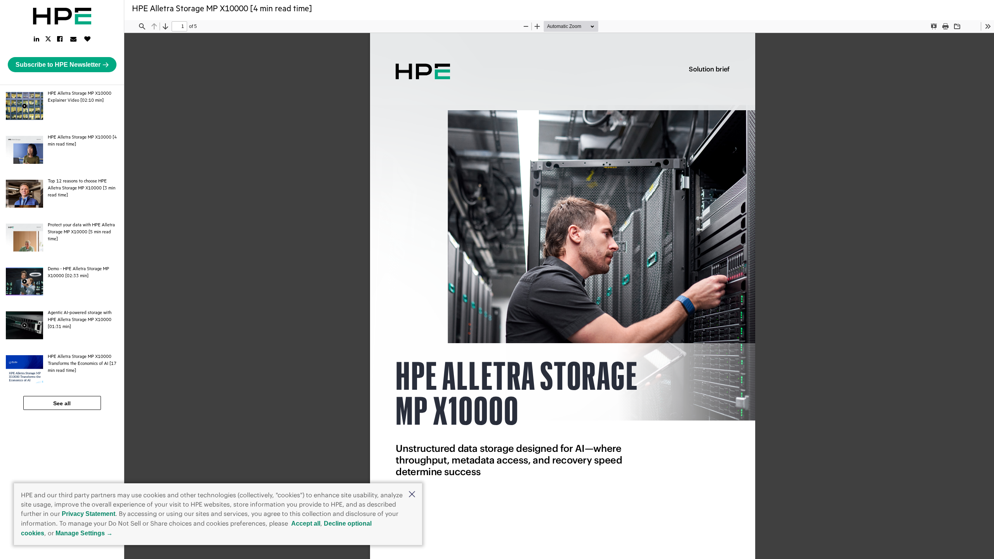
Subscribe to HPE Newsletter (58, 64)
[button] (412, 495)
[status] (179, 26)
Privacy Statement (88, 513)
